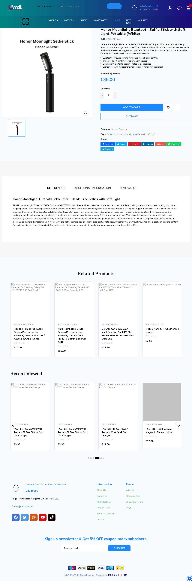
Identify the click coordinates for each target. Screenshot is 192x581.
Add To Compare (177, 107)
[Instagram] (34, 517)
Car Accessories (110, 324)
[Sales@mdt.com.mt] (134, 8)
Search (114, 6)
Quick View (45, 301)
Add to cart (131, 107)
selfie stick (140, 134)
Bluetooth (111, 134)
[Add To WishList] (168, 107)
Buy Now (132, 116)
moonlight (129, 134)
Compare (45, 294)
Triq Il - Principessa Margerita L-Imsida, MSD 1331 (35, 498)
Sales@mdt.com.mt (149, 6)
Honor (120, 134)
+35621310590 (149, 9)
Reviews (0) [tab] (128, 188)
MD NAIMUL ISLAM (117, 575)
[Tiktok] (52, 517)
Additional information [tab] (92, 188)
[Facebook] (16, 517)
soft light (151, 134)
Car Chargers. (21, 424)
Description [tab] (56, 188)
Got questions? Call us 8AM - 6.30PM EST (46, 484)
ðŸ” (85, 112)
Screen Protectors (120, 129)
